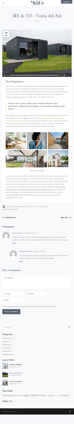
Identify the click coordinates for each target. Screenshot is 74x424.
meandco (10, 207)
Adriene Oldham (16, 364)
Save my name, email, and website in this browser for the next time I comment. (30, 306)
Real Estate (6, 351)
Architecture (6, 338)
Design (7, 209)
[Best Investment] (5, 383)
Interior (43, 395)
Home (34, 395)
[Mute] (64, 75)
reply (14, 243)
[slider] (68, 75)
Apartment (7, 395)
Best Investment (16, 381)
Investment (14, 209)
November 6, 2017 (15, 367)
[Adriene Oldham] (5, 366)
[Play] (4, 75)
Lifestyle (51, 395)
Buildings (18, 395)
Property (45, 207)
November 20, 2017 (23, 207)
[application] (37, 75)
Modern (57, 395)
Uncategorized (7, 354)
